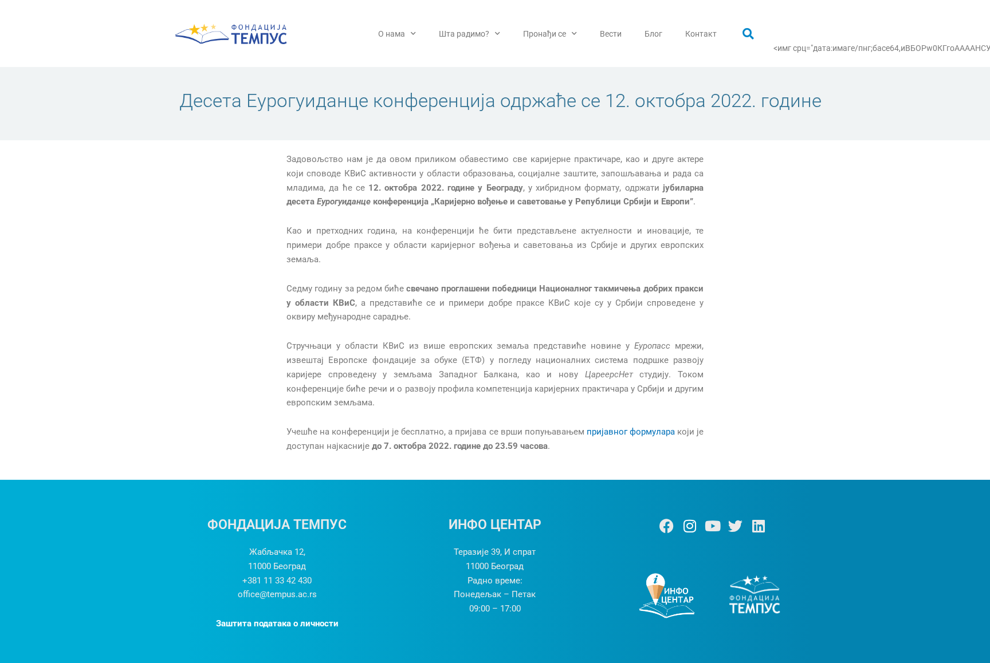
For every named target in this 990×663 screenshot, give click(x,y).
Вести (611, 33)
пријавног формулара (631, 432)
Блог (653, 33)
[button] (748, 34)
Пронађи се (544, 33)
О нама (391, 33)
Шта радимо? (464, 33)
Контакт (701, 33)
